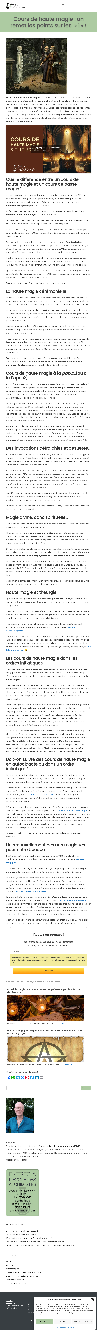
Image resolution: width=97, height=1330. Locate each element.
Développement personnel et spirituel (23, 1272)
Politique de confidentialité (65, 1327)
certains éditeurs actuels (40, 794)
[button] (92, 1299)
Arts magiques (12, 1269)
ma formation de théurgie (72, 900)
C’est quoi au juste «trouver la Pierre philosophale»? (29, 1238)
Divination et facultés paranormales (22, 1276)
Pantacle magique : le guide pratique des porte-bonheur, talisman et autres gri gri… (44, 1032)
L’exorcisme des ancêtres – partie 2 (22, 1231)
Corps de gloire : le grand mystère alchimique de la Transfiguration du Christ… (41, 1245)
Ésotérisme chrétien (15, 1279)
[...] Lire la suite (60, 1023)
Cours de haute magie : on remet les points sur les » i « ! (48, 22)
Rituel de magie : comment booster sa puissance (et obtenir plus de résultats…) (43, 991)
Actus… (9, 1261)
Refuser (62, 1321)
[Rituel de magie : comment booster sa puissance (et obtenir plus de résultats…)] (45, 1020)
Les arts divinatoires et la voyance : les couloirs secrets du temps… (35, 1242)
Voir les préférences (82, 1321)
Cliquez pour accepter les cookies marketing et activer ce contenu (48, 149)
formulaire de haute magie (73, 810)
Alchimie (10, 1265)
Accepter (44, 1321)
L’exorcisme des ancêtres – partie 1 (21, 1234)
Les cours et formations (16, 1283)
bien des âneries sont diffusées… (30, 891)
